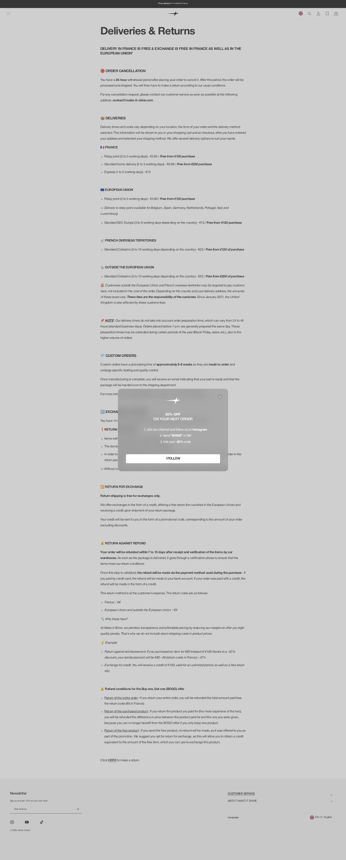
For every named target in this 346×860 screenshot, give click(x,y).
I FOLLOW (173, 458)
